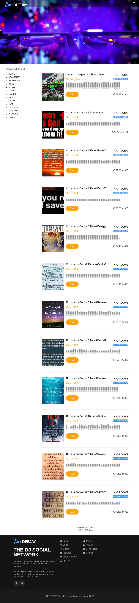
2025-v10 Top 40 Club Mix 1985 (85, 74)
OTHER (12, 118)
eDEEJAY (19, 5)
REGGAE (12, 87)
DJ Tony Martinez (76, 79)
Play (72, 94)
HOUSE (12, 74)
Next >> (92, 527)
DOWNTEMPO (14, 77)
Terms (88, 541)
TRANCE (12, 91)
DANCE (12, 97)
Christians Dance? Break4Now (85, 112)
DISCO (11, 84)
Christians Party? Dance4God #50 (87, 264)
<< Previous (81, 527)
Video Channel (69, 557)
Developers (91, 549)
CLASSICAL (13, 114)
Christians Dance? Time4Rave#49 (87, 302)
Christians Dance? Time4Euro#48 (87, 492)
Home (65, 541)
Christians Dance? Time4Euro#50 (87, 188)
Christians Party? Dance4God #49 (87, 416)
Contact (89, 553)
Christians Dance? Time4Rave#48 (87, 454)
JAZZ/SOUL (13, 107)
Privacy (89, 545)
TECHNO (12, 94)
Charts (65, 549)
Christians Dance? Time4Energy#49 (88, 378)
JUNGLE (12, 101)
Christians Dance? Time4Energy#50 (88, 226)
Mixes (65, 545)
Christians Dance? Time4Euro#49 (87, 340)
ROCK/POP (13, 111)
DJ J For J (72, 117)
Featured (66, 553)
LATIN (11, 104)
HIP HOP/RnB (14, 81)
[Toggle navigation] (134, 3)
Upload (66, 560)
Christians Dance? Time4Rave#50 (87, 150)
